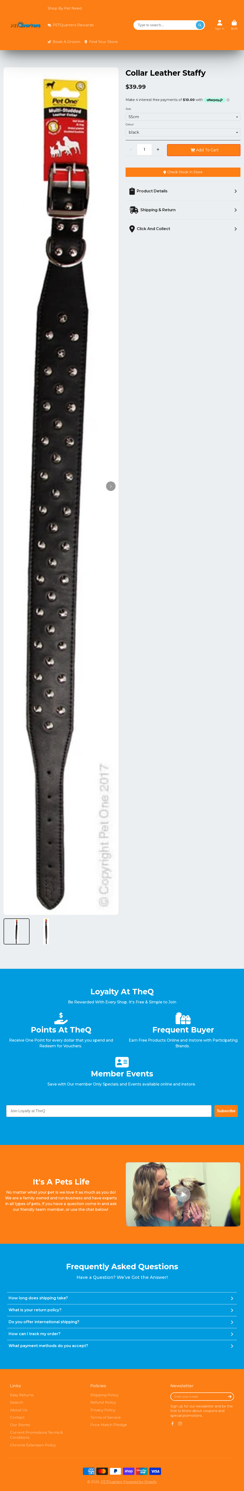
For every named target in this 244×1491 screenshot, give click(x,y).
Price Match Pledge (108, 1425)
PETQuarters (111, 1482)
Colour (130, 124)
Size (128, 109)
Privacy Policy (102, 1410)
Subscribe (226, 1111)
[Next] (111, 486)
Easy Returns (22, 1395)
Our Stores (20, 1425)
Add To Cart (207, 150)
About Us (18, 1410)
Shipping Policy (104, 1395)
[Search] (200, 25)
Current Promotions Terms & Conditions (36, 1435)
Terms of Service (105, 1417)
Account (219, 25)
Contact (17, 1417)
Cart (234, 25)
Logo (25, 25)
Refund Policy (103, 1402)
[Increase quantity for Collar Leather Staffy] (157, 149)
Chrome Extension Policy (33, 1445)
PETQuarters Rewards (73, 25)
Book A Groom (66, 41)
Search (16, 1402)
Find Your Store (103, 41)
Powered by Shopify (140, 1482)
